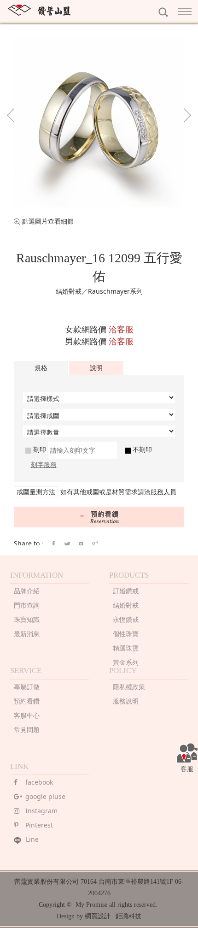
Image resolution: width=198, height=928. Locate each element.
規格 (41, 367)
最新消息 (27, 633)
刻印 (38, 449)
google (94, 544)
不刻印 (141, 449)
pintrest (81, 544)
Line (32, 839)
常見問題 (27, 729)
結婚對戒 (126, 605)
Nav (186, 11)
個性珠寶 (126, 633)
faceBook (53, 544)
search (163, 12)
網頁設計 (98, 916)
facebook (39, 782)
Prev (10, 115)
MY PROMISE (39, 10)
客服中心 (27, 715)
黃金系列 (126, 662)
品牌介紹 (27, 590)
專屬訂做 (27, 686)
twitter (67, 544)
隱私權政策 (129, 686)
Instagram (41, 810)
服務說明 (126, 701)
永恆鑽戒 (126, 619)
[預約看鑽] (99, 517)
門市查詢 (27, 605)
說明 (96, 367)
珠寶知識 (27, 619)
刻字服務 (44, 464)
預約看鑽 (27, 701)
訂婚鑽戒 (126, 590)
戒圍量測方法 (36, 491)
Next (187, 115)
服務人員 (163, 491)
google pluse (45, 796)
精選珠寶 (126, 648)
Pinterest (39, 825)
